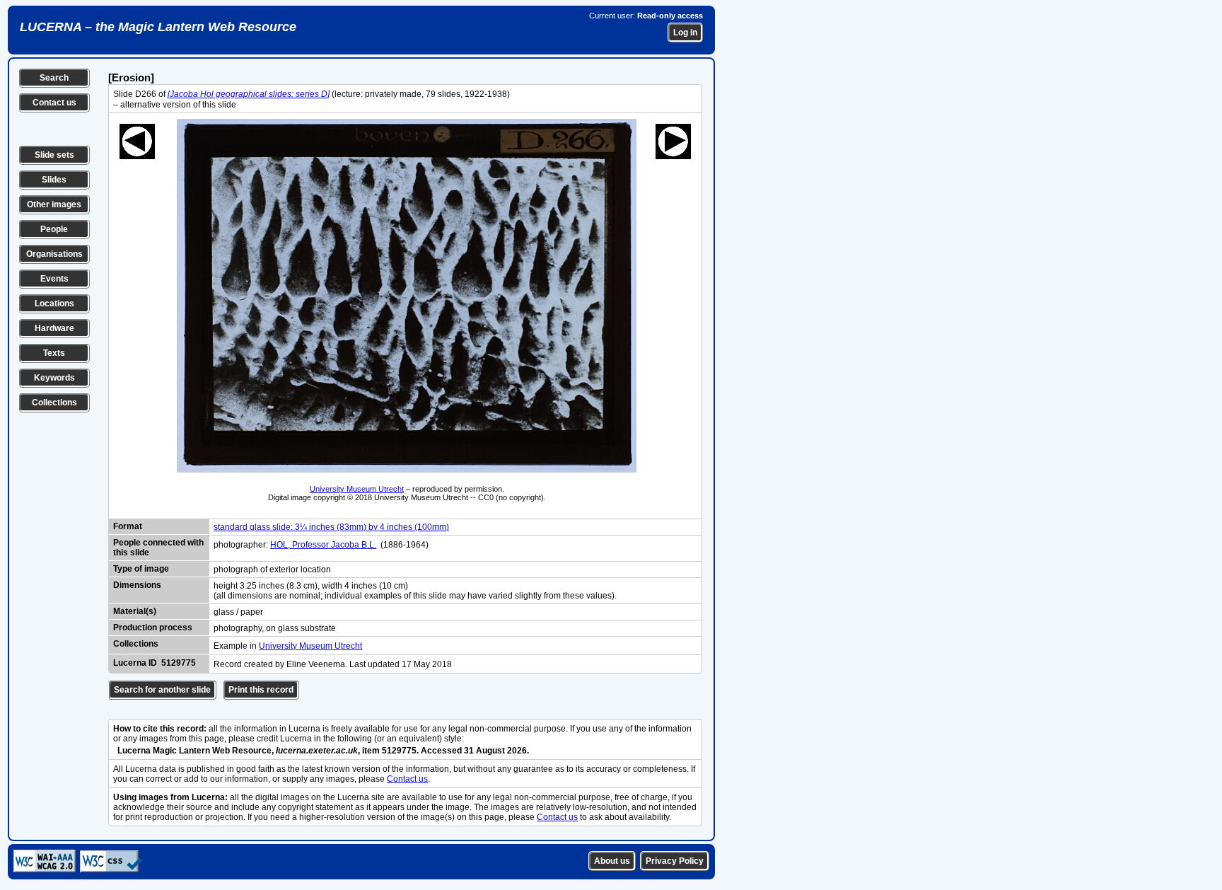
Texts (54, 353)
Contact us (54, 103)
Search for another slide (162, 690)
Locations (54, 303)
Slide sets (54, 155)
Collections (54, 403)
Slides (54, 180)
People (54, 229)
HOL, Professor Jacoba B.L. (323, 545)
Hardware (54, 328)
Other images (54, 204)
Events (54, 279)
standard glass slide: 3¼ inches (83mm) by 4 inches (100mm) (331, 527)
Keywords (54, 378)
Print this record (260, 690)
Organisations (54, 254)
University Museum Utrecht (357, 489)
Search (54, 78)
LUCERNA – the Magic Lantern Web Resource (158, 27)
